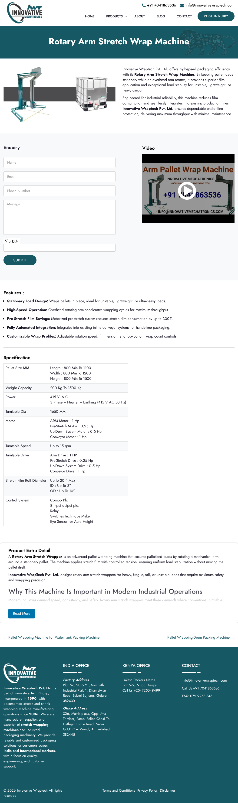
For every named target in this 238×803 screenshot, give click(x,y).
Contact (184, 16)
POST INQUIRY (216, 16)
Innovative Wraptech (32, 790)
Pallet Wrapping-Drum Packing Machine (201, 637)
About (139, 16)
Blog (160, 16)
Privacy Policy (147, 790)
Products (114, 16)
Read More (21, 613)
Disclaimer (167, 790)
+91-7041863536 (161, 5)
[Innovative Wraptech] (24, 12)
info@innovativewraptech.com (210, 5)
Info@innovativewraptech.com (204, 680)
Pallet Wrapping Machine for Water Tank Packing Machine (51, 637)
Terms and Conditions (118, 790)
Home (90, 16)
